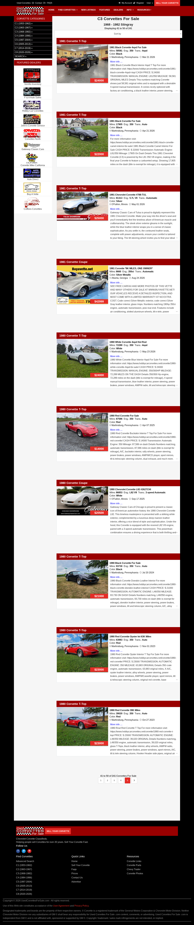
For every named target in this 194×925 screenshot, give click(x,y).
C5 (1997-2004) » (24, 40)
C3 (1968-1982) (24, 873)
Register (140, 3)
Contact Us (77, 877)
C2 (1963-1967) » (24, 27)
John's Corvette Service (33, 125)
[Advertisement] (106, 104)
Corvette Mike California (33, 165)
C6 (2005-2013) (24, 886)
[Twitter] (24, 851)
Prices (74, 873)
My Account (126, 3)
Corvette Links (134, 861)
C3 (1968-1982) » (24, 32)
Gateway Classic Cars (33, 149)
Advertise (76, 881)
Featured (104, 10)
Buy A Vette (32, 194)
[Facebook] (18, 851)
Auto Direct (32, 179)
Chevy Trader (133, 869)
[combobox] (118, 34)
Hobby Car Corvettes (32, 111)
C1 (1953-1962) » (24, 23)
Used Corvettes (24, 3)
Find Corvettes (67, 10)
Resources (143, 10)
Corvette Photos (135, 873)
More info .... (116, 61)
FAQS (49, 3)
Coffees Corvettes (33, 209)
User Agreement (61, 906)
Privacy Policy (81, 906)
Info (129, 10)
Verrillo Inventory (32, 84)
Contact (38, 3)
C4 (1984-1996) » (24, 36)
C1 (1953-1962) (24, 865)
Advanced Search (25, 861)
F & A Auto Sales (32, 97)
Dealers (118, 10)
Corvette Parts (134, 865)
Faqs (74, 869)
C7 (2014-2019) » (24, 48)
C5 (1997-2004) (24, 881)
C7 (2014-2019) (24, 890)
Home (51, 10)
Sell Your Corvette (167, 3)
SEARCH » (20, 56)
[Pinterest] (29, 851)
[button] (149, 3)
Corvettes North (33, 139)
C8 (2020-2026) (24, 894)
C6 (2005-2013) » (24, 44)
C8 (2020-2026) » (24, 52)
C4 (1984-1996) (24, 877)
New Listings (88, 10)
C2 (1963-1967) (24, 869)
